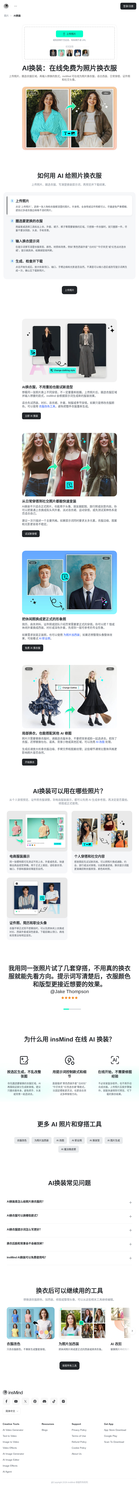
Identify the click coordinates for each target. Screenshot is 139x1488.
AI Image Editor (11, 1459)
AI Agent (7, 1471)
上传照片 (69, 290)
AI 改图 (100, 742)
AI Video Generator (13, 1430)
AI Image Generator (13, 1453)
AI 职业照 (44, 638)
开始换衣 (29, 762)
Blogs (45, 1430)
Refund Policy (79, 1442)
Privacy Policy (79, 1430)
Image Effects (10, 1465)
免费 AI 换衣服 (32, 648)
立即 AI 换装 (31, 416)
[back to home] (6, 6)
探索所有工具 (69, 1365)
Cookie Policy (79, 1447)
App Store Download (115, 1430)
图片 (6, 15)
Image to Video (11, 1442)
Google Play (110, 1436)
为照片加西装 (71, 634)
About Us (77, 1453)
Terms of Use (79, 1436)
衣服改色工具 (47, 406)
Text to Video (10, 1436)
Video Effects (10, 1447)
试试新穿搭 (31, 533)
